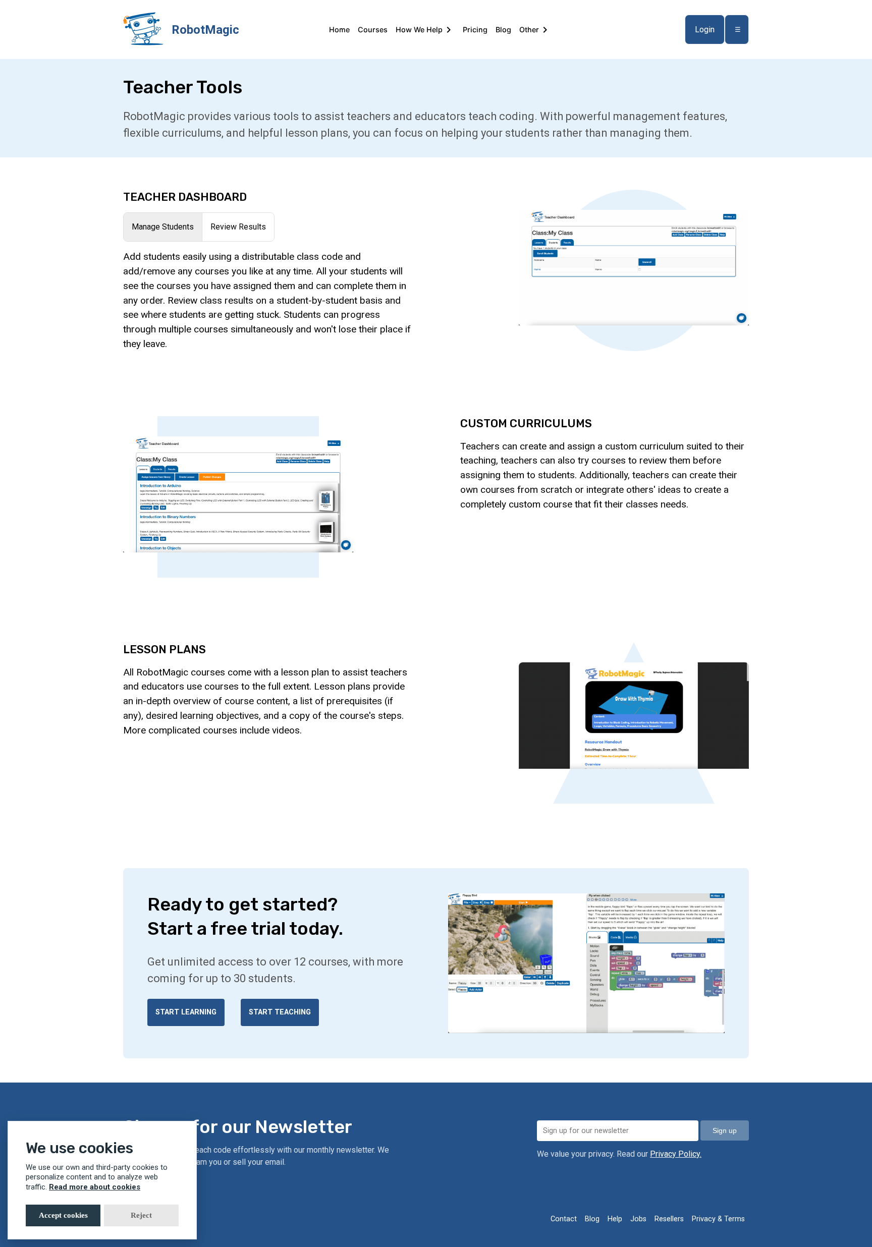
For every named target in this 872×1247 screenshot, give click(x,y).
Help (615, 1219)
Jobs (638, 1219)
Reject (141, 1215)
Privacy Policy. (675, 1154)
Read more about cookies (94, 1187)
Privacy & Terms (718, 1219)
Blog (503, 29)
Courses (373, 29)
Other (529, 29)
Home (339, 29)
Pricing (475, 29)
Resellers (669, 1219)
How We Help (419, 29)
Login (705, 29)
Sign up (725, 1130)
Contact (564, 1219)
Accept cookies (63, 1215)
